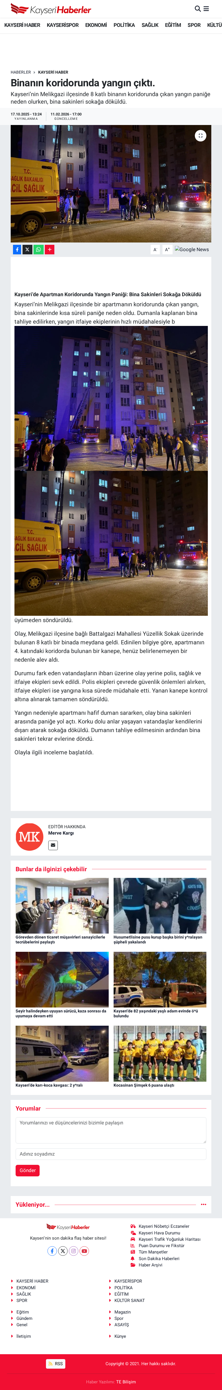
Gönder (28, 1170)
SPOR (194, 25)
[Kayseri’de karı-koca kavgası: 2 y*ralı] (62, 1053)
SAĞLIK (150, 25)
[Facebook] (52, 1251)
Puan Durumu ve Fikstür (161, 1245)
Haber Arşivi (150, 1265)
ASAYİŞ (121, 1324)
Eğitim (22, 1312)
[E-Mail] (53, 845)
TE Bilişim (126, 1382)
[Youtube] (84, 1251)
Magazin (122, 1312)
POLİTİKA (124, 25)
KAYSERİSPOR (62, 25)
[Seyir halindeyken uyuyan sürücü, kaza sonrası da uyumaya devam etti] (62, 979)
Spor (118, 1318)
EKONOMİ (96, 25)
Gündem (24, 1318)
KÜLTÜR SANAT (129, 1300)
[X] (63, 1251)
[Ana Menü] (206, 9)
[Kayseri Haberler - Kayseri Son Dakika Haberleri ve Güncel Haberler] (51, 8)
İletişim (23, 1336)
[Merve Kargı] (29, 836)
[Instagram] (73, 1251)
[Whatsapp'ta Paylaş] (39, 249)
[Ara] (198, 9)
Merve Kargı (61, 833)
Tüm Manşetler (153, 1252)
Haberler (21, 72)
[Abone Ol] (192, 249)
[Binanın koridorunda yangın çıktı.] (111, 183)
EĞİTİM (173, 25)
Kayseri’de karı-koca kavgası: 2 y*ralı (49, 1085)
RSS (58, 1363)
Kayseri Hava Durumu (159, 1233)
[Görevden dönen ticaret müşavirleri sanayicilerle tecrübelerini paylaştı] (62, 905)
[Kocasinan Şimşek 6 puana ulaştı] (160, 1053)
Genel (21, 1324)
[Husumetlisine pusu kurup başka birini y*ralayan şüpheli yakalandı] (160, 905)
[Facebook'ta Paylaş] (17, 249)
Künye (120, 1336)
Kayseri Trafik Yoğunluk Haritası (170, 1239)
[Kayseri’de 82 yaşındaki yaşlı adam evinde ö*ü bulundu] (160, 979)
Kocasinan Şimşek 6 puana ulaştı (144, 1085)
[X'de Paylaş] (27, 249)
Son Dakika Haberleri (159, 1258)
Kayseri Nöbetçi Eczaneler (164, 1226)
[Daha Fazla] (49, 249)
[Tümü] (203, 1204)
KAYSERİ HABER (22, 25)
